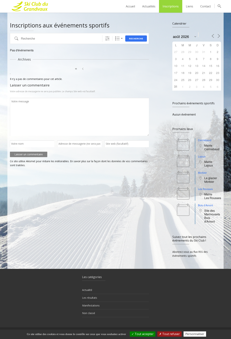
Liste (117, 38)
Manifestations (91, 305)
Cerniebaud (204, 140)
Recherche (136, 38)
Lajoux (202, 156)
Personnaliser (194, 334)
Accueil (130, 6)
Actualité (87, 290)
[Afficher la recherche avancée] (107, 38)
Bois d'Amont (205, 205)
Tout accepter (144, 334)
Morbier (202, 172)
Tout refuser (171, 334)
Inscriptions (171, 6)
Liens (189, 6)
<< (76, 69)
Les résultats (89, 297)
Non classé (88, 313)
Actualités (148, 6)
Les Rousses (205, 189)
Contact (205, 6)
